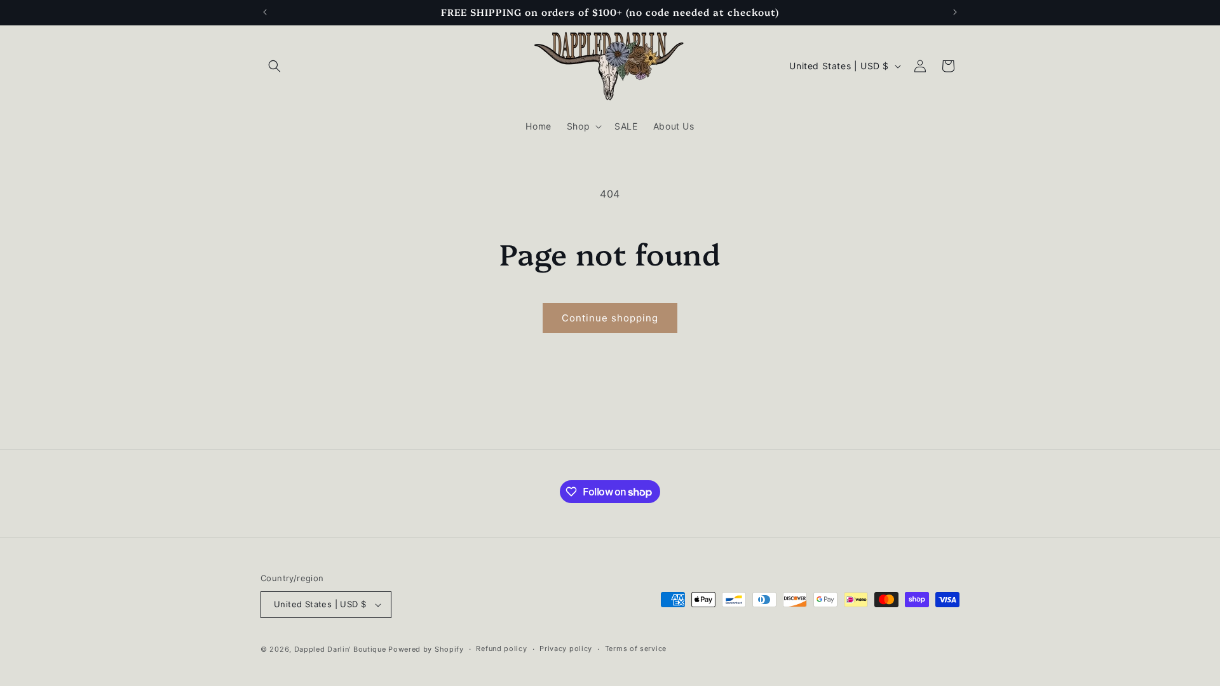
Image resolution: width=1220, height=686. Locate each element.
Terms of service (636, 648)
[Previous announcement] (265, 12)
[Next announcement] (955, 12)
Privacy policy (565, 648)
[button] (274, 66)
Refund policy (501, 648)
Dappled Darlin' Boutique (340, 649)
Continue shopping (610, 318)
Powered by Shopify (426, 649)
